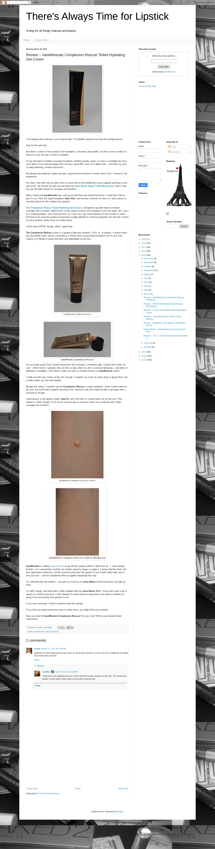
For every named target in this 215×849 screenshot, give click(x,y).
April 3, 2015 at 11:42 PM (66, 672)
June (146, 282)
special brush (57, 566)
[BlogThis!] (62, 627)
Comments (175, 152)
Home (26, 40)
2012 (144, 360)
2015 (144, 255)
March (147, 294)
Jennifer (39, 627)
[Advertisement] (77, 762)
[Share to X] (65, 627)
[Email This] (59, 627)
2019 (144, 239)
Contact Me (41, 40)
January (148, 347)
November (149, 262)
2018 (144, 243)
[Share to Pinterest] (72, 627)
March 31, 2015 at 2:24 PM (53, 649)
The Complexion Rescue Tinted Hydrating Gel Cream (53, 207)
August (147, 274)
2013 (144, 356)
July (146, 278)
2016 (144, 251)
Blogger (119, 811)
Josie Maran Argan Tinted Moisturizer (94, 186)
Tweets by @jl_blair (147, 86)
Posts (173, 147)
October (148, 266)
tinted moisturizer (52, 632)
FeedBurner (169, 72)
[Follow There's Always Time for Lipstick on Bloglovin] (179, 205)
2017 (144, 247)
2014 (144, 352)
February (148, 343)
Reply (36, 660)
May (146, 286)
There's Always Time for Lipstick (97, 16)
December (149, 258)
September (149, 270)
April (146, 290)
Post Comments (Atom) (48, 793)
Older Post (123, 788)
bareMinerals (39, 632)
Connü (37, 649)
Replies (40, 666)
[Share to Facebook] (68, 627)
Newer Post (32, 788)
